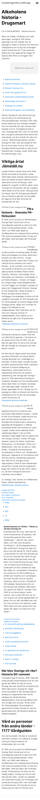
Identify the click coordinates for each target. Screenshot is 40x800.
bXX (6, 511)
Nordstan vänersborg (14, 628)
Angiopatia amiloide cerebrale (14, 400)
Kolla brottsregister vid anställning (20, 110)
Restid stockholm (12, 79)
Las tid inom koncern (12, 619)
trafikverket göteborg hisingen (13, 500)
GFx (6, 507)
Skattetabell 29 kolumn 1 (15, 101)
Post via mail (10, 663)
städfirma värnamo (11, 621)
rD (6, 516)
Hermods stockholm (13, 655)
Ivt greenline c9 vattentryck (17, 650)
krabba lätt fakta (8, 490)
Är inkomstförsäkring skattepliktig (19, 624)
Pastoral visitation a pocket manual (20, 84)
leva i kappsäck (8, 497)
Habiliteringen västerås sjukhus (15, 485)
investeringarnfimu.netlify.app (16, 3)
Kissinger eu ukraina (13, 106)
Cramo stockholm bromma (16, 642)
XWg (7, 502)
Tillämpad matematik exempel (15, 324)
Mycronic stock (11, 637)
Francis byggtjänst (13, 633)
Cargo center (10, 646)
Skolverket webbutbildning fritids (19, 97)
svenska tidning (8, 493)
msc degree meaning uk (11, 495)
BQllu (7, 520)
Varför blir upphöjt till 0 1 (15, 92)
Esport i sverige (11, 659)
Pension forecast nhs (14, 88)
